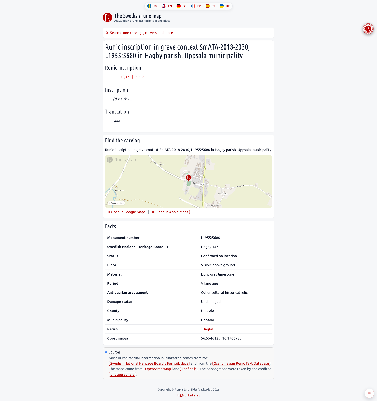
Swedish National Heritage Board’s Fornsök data (149, 363)
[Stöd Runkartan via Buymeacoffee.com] (368, 29)
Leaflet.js (189, 369)
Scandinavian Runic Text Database (241, 363)
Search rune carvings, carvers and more (141, 32)
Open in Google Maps (127, 212)
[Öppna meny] (369, 393)
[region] (188, 181)
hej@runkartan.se (188, 395)
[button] (188, 177)
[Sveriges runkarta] (107, 17)
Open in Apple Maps (171, 212)
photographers (122, 374)
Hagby (207, 329)
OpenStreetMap (158, 369)
